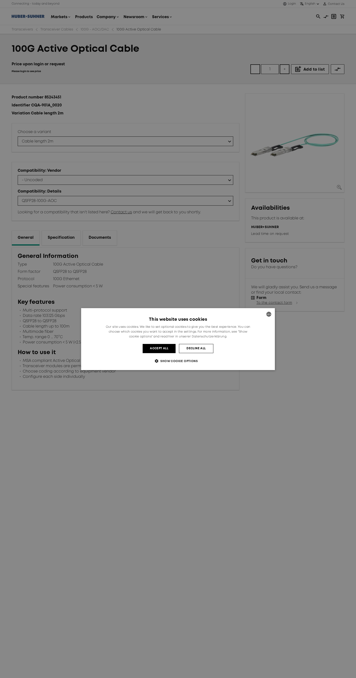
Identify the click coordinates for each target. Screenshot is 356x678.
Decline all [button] (196, 348)
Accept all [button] (159, 348)
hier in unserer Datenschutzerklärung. (197, 336)
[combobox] (268, 314)
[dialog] (178, 339)
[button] (178, 361)
